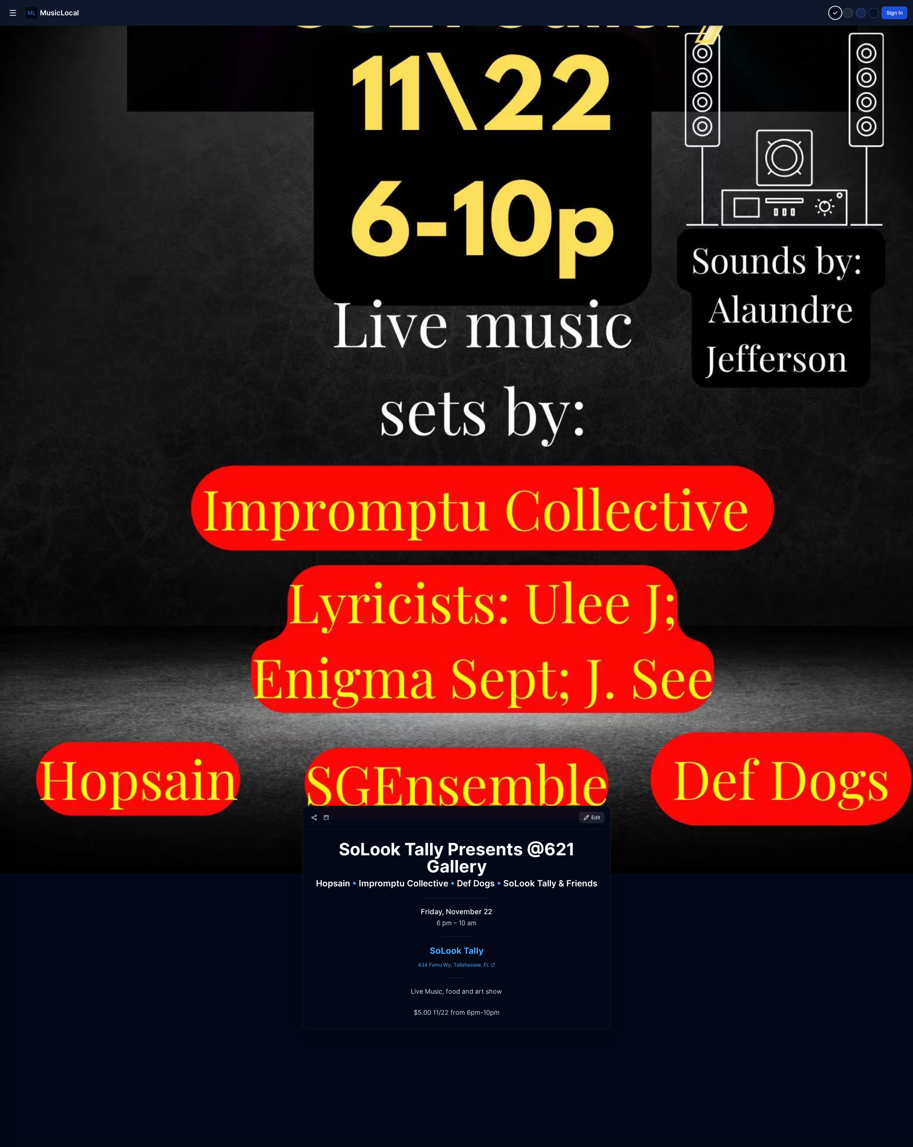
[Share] (314, 817)
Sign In (895, 13)
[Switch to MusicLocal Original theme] (835, 13)
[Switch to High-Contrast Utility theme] (874, 13)
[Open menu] (13, 13)
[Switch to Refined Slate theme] (848, 13)
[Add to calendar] (326, 818)
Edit (595, 817)
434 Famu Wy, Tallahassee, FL (453, 965)
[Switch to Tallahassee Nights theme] (861, 13)
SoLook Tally (457, 951)
